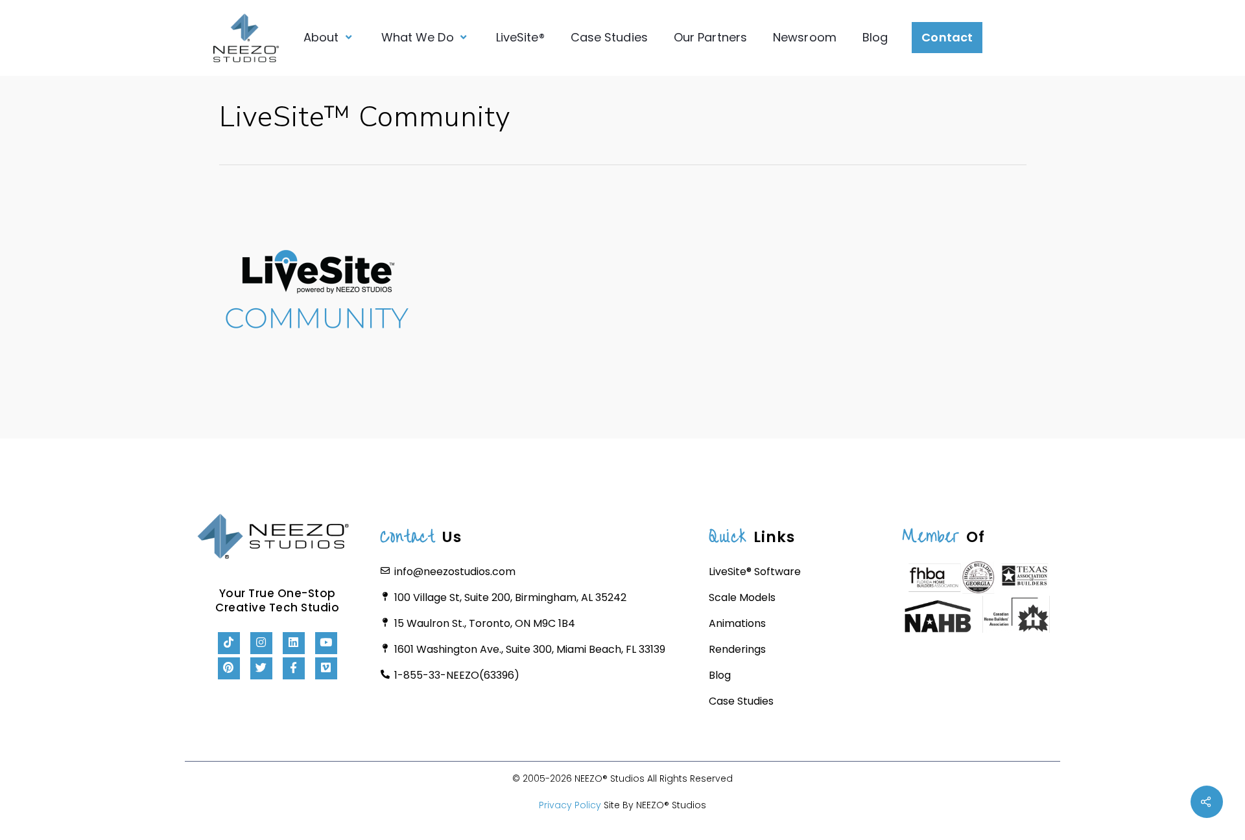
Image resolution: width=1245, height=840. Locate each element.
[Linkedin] (294, 643)
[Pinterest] (229, 668)
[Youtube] (326, 643)
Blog (875, 37)
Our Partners (710, 37)
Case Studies (609, 37)
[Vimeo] (326, 668)
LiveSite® (520, 37)
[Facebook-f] (294, 668)
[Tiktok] (229, 643)
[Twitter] (261, 668)
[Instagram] (261, 643)
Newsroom (804, 37)
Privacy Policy (570, 805)
